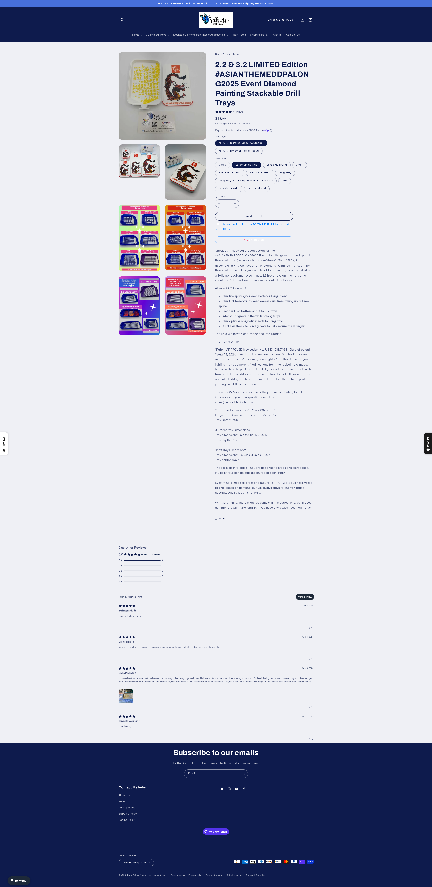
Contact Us (128, 787)
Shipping (220, 124)
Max (284, 180)
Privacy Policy (127, 808)
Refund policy (178, 875)
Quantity (220, 196)
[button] (122, 20)
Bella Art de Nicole (136, 875)
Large (224, 165)
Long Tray (285, 172)
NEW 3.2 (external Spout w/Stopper (241, 143)
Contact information (256, 875)
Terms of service (214, 875)
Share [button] (222, 518)
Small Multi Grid (260, 172)
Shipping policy (234, 875)
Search (123, 801)
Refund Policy (127, 820)
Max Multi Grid (257, 188)
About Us (124, 795)
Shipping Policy (128, 814)
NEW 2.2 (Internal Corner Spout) (239, 151)
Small (299, 165)
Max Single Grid (229, 188)
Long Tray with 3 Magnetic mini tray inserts (246, 180)
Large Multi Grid (277, 165)
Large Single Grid (246, 165)
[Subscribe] (244, 773)
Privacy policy (195, 875)
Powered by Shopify (157, 875)
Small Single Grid (230, 172)
